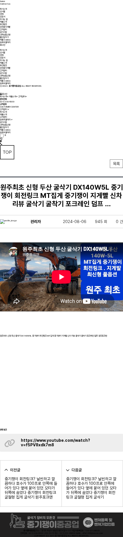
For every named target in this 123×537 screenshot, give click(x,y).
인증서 (2, 16)
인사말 (2, 11)
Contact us (5, 4)
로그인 (2, 45)
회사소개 (3, 9)
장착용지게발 (5, 27)
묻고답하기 (4, 37)
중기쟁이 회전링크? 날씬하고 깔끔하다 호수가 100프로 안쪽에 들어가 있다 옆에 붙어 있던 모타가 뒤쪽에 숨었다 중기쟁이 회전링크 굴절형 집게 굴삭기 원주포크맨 (31, 488)
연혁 (1, 14)
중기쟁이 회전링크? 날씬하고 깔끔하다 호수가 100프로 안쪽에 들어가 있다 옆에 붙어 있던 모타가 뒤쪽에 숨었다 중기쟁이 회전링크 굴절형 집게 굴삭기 (91, 488)
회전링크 (3, 24)
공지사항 (3, 32)
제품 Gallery (5, 39)
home (2, 1)
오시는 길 (3, 19)
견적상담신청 (5, 34)
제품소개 (3, 22)
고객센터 (3, 29)
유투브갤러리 (5, 42)
